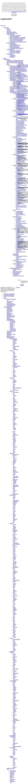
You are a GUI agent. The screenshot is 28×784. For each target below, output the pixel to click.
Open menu (3, 25)
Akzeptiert (14, 15)
